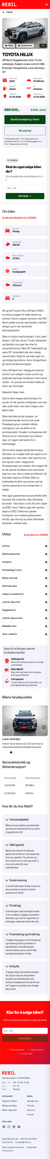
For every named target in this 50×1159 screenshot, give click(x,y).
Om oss (30, 1106)
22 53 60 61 (7, 1142)
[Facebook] (4, 1126)
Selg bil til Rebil (9, 1101)
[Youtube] (19, 1126)
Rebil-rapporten (9, 1110)
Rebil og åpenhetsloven (13, 1147)
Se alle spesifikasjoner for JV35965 (19, 218)
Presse (30, 1115)
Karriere (31, 1110)
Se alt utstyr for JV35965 (36, 535)
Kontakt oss (32, 1101)
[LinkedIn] (14, 1126)
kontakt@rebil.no (23, 1142)
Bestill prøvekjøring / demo (25, 119)
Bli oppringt (25, 130)
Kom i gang (23, 196)
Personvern (7, 1151)
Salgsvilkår (32, 1147)
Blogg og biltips (9, 1106)
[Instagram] (9, 1126)
